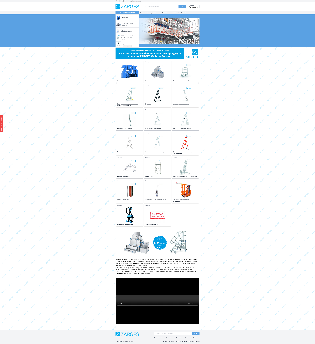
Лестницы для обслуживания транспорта (185, 176)
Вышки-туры (148, 176)
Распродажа (120, 80)
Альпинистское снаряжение (125, 224)
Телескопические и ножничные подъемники (182, 200)
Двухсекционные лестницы (125, 128)
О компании (144, 13)
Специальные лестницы (124, 199)
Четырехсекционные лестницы (182, 128)
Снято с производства (151, 224)
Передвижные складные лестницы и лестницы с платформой (127, 104)
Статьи (174, 13)
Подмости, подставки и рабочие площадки (185, 80)
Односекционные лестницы (181, 104)
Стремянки (148, 104)
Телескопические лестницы (125, 151)
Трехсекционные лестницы (153, 128)
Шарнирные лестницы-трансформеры (156, 151)
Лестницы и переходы (123, 176)
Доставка (154, 13)
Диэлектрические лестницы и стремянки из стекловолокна (184, 152)
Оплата (164, 13)
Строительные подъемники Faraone (155, 199)
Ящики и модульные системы (153, 80)
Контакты (184, 13)
